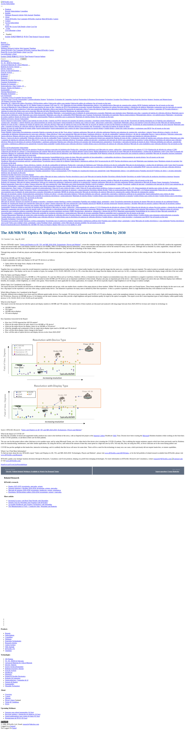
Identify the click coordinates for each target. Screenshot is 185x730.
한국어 (26, 37)
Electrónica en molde (134, 176)
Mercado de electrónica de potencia (20, 142)
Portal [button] (3, 52)
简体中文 (19, 37)
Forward (7, 464)
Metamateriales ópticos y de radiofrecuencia (98, 105)
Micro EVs (35, 140)
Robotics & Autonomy (8, 84)
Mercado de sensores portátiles (50, 205)
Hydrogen (4, 76)
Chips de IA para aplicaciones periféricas (94, 188)
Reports (7, 11)
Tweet (12, 464)
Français (41, 37)
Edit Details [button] (17, 52)
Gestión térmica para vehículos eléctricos (69, 144)
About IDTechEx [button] (7, 50)
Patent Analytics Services (138, 99)
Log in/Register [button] (6, 54)
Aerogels (89, 107)
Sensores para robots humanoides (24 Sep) (19, 712)
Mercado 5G (24, 105)
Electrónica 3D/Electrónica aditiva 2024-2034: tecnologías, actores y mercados (34, 492)
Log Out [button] (30, 52)
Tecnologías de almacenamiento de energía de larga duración (152, 124)
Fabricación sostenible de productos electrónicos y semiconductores (49, 196)
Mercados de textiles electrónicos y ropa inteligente (153, 221)
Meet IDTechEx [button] (42, 50)
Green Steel (169, 151)
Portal (7, 27)
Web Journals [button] (24, 48)
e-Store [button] (24, 52)
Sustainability (5, 90)
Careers (55, 19)
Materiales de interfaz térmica (85, 117)
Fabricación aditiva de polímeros (82, 103)
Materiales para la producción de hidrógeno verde (55, 153)
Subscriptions (15, 11)
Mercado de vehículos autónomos (98, 132)
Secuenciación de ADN (106, 161)
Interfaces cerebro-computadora (70, 201)
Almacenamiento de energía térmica (91, 128)
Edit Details (21, 27)
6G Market (33, 105)
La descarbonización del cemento (36, 151)
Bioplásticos (97, 107)
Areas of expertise (15, 97)
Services (4, 99)
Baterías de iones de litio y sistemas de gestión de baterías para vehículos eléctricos (29, 124)
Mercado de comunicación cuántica (125, 105)
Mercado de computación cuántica (80, 180)
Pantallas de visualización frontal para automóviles (97, 138)
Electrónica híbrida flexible (117, 176)
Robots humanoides (8, 184)
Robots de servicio (78, 186)
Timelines (37, 15)
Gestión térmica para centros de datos (146, 196)
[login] (14, 728)
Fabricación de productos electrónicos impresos (157, 176)
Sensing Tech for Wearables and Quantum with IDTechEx (28, 502)
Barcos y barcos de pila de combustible (14, 138)
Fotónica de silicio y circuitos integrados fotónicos (61, 194)
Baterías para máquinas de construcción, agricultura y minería (131, 132)
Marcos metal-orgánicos (127, 115)
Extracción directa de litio (97, 109)
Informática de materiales (110, 115)
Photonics (4, 78)
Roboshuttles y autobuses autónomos (44, 142)
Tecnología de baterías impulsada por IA (143, 121)
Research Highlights (21, 225)
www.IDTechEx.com (13, 461)
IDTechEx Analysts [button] (30, 50)
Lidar (108, 171)
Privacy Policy (10, 700)
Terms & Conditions (12, 702)
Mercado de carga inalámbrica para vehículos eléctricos (149, 144)
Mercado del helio (43, 111)
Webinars (8, 15)
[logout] (12, 726)
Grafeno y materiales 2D (156, 109)
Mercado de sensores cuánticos (102, 180)
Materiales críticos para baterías (53, 109)
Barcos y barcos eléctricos (158, 134)
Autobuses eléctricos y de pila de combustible (102, 134)
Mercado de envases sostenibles (88, 213)
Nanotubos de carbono (109, 107)
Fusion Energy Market (91, 151)
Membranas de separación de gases (111, 151)
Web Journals (28, 15)
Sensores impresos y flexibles (127, 203)
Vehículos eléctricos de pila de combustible (42, 138)
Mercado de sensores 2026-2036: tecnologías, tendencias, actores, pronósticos (34, 490)
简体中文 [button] (15, 56)
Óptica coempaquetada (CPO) (61, 171)
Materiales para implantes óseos (115, 113)
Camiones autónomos (79, 132)
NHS (114, 436)
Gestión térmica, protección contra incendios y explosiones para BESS (127, 128)
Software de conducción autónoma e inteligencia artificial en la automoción (65, 182)
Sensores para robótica (63, 186)
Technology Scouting (112, 99)
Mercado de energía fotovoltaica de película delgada (65, 151)
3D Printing (5, 61)
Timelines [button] (32, 48)
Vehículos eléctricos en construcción (55, 136)
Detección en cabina (22, 184)
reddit (21, 464)
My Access (13, 27)
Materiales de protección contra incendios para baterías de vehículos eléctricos (130, 136)
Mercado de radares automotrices (28, 182)
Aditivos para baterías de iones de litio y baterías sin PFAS (48, 107)
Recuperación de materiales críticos (76, 109)
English (7, 37)
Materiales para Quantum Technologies (88, 115)
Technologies (9, 225)
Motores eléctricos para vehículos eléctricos (27, 136)
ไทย (30, 37)
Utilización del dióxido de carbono (13, 151)
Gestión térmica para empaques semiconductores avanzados (113, 196)
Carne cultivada (18, 159)
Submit (24, 59)
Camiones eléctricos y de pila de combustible (133, 134)
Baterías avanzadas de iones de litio (117, 121)
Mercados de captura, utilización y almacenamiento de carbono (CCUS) (123, 149)
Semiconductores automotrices (102, 142)
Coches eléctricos (149, 140)
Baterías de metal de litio (123, 124)
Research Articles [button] (13, 48)
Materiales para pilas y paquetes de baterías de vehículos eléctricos (149, 113)
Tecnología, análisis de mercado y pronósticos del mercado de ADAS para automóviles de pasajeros (109, 140)
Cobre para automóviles (34, 109)
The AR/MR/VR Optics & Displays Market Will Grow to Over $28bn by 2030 (54, 225)
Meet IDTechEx (47, 19)
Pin (18, 464)
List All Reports (6, 96)
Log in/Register (10, 30)
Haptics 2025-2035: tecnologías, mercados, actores (25, 486)
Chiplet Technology (25, 190)
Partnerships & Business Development (92, 99)
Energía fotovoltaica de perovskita (24, 155)
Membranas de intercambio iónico (77, 111)
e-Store (28, 27)
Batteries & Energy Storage (10, 67)
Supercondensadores (43, 128)
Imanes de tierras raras (22, 117)
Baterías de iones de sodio (10, 128)
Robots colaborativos (136, 182)
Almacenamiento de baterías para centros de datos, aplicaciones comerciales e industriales (91, 122)
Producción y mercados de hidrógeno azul (84, 149)
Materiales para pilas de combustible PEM (60, 115)
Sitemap (8, 698)
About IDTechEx (11, 19)
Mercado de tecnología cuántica (124, 180)
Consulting (24, 11)
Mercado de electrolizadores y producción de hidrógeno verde (144, 151)
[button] (8, 9)
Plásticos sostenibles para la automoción (61, 117)
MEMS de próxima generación (71, 192)
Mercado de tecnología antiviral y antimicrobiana (25, 161)
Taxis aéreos (68, 132)
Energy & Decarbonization (10, 70)
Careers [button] (51, 50)
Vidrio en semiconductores (117, 190)
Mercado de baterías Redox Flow (47, 126)
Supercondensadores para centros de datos (65, 128)
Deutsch (35, 37)
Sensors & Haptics (11, 682)
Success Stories (27, 97)
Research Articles (18, 15)
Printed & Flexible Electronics (11, 80)
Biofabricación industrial (57, 111)
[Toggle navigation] (2, 6)
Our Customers (22, 19)
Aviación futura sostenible (46, 144)
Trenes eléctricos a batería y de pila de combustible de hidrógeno (45, 165)
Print (2, 464)
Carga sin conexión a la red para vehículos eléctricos (57, 140)
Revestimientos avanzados (77, 107)
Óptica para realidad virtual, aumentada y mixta (25, 223)
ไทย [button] (26, 56)
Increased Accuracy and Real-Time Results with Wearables (28, 501)
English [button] (3, 56)
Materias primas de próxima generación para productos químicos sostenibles (127, 153)
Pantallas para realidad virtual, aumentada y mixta (97, 201)
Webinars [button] (4, 48)
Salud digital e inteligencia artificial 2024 (84, 161)
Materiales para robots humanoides (34, 115)
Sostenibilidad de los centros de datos (63, 157)
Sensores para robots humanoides (44, 186)
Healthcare (4, 74)
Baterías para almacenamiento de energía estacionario (43, 122)
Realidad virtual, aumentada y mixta (53, 223)
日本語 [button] (9, 56)
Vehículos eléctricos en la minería (78, 136)
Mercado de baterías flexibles (171, 122)
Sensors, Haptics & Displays (10, 88)
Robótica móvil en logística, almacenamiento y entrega (104, 184)
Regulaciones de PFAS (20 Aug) (16, 718)
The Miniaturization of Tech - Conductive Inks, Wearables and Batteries (32, 506)
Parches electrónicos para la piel (125, 161)
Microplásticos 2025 (153, 209)
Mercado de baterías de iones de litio (69, 124)
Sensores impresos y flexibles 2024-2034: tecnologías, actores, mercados (32, 488)
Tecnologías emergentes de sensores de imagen (131, 201)
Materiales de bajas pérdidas (73, 105)
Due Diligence (125, 99)
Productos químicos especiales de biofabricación (53, 149)
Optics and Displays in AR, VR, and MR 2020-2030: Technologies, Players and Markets (50, 244)
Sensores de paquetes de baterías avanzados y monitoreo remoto (83, 121)
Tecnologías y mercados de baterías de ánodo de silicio (111, 126)
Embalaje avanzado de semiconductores (21, 171)
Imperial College (99, 436)
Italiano (47, 37)
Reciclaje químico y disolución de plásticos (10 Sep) (22, 714)
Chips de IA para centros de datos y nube (66, 188)
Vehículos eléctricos (97, 136)
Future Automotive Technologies (68, 138)
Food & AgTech (6, 72)
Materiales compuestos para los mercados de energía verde (21, 209)
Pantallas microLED (147, 171)
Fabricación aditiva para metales (59, 103)
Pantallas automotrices (43, 171)
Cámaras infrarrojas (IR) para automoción (43, 184)
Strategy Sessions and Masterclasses (160, 99)
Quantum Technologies (9, 82)
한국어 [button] (21, 56)
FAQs (7, 704)
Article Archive (10, 645)
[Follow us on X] (94, 548)
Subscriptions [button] (5, 44)
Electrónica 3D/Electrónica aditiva (36, 103)
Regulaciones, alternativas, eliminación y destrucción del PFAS (45, 159)
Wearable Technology (8, 94)
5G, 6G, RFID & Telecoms (10, 63)
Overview (8, 694)
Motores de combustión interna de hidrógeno (23, 153)
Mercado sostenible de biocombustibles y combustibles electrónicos (98, 157)
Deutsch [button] (31, 56)
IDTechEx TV (10, 649)
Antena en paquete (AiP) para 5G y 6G (50, 105)
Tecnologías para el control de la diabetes (56, 161)
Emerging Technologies (13, 641)
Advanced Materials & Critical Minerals (14, 65)
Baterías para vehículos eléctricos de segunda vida (75, 126)
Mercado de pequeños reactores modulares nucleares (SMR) (54, 211)
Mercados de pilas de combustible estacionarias (34, 157)
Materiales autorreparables (39, 117)
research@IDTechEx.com (162, 459)
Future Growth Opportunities (17, 99)
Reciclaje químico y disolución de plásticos (131, 107)
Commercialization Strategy (36, 99)
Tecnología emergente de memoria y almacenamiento (71, 190)
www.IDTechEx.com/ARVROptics (117, 453)
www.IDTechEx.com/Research (11, 455)
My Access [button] (9, 52)
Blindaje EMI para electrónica (138, 109)
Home (3, 225)
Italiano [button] (42, 56)
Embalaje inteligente (149, 105)
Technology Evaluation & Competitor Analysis (62, 99)
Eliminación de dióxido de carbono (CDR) (162, 149)
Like (15, 464)
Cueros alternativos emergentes (116, 109)
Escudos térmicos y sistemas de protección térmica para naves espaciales (93, 215)
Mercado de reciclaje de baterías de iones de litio (17, 113)
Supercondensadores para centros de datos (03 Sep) (22, 716)
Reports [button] (3, 42)
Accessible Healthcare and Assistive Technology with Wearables (30, 504)
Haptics (175, 201)
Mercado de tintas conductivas (15, 109)
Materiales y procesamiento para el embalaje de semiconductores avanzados (79, 113)
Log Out (34, 27)
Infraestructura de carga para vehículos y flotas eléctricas (38, 134)
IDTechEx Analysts (34, 19)
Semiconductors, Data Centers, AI (12, 86)
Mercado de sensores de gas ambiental (160, 201)
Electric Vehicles (6, 69)
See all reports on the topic (102, 103)
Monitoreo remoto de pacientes (168, 161)
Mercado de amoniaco (29, 149)
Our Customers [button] (18, 50)
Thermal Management (8, 92)
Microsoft (146, 436)
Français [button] (37, 56)
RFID (139, 105)
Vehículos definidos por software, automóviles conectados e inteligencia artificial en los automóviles (111, 194)
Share (25, 464)
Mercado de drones (80, 134)
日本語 (13, 37)
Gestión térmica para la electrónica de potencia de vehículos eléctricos (106, 144)
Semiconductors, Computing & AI (16, 680)
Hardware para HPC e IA (135, 190)
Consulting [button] (4, 46)
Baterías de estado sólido (27, 128)
